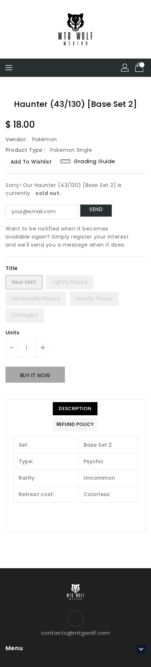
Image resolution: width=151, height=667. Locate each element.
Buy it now (35, 375)
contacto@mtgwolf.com (75, 633)
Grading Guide (94, 161)
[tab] (75, 408)
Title (11, 268)
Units (12, 332)
